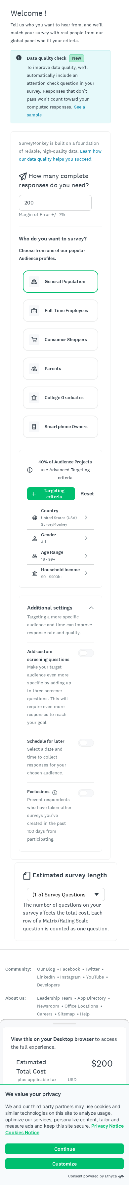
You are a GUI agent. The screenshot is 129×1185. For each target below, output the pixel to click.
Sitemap (66, 1014)
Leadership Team (54, 998)
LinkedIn (46, 977)
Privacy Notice (107, 1126)
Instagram (70, 977)
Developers (48, 985)
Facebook (70, 969)
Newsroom (48, 1006)
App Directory (91, 998)
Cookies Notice (22, 1132)
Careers (45, 1014)
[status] (60, 86)
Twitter (92, 969)
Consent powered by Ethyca (92, 1176)
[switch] (87, 654)
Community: (18, 969)
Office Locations (81, 1006)
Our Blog (46, 969)
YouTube (95, 977)
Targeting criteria (54, 493)
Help (85, 1014)
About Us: (15, 998)
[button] (60, 281)
